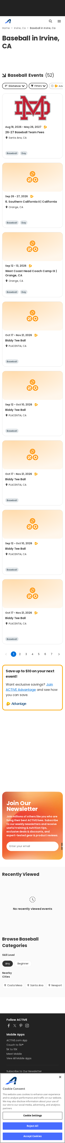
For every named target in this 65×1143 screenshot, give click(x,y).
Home (6, 28)
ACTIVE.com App (16, 1040)
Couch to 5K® (14, 1045)
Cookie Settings (32, 1115)
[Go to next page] (59, 654)
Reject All (32, 1126)
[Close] (60, 1077)
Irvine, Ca (20, 28)
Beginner (23, 963)
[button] (38, 86)
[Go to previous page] (6, 654)
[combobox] (14, 86)
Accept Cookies (32, 1136)
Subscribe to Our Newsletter (24, 1071)
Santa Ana (36, 985)
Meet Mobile (14, 1054)
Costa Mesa (14, 985)
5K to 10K (11, 1049)
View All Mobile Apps (18, 1058)
